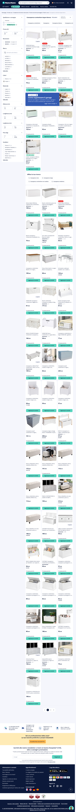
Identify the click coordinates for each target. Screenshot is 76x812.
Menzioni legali (32, 803)
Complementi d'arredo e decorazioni (21, 12)
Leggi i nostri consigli (49, 103)
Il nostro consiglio (30, 770)
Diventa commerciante (8, 781)
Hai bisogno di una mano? (8, 774)
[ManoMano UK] (30, 789)
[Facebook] (54, 786)
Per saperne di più (51, 761)
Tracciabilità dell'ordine (8, 770)
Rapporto (48, 806)
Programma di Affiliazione (8, 785)
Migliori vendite (30, 781)
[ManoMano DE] (34, 789)
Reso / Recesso (6, 772)
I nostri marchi (29, 776)
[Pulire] (48, 3)
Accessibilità (55, 806)
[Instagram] (57, 786)
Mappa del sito (24, 803)
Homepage (4, 12)
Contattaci (4, 776)
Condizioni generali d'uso (23, 806)
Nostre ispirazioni (30, 779)
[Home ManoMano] (9, 2)
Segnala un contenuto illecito (9, 779)
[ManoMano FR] (27, 789)
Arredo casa (9, 12)
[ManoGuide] (71, 808)
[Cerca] (20, 3)
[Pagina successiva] (54, 710)
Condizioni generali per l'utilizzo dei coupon (13, 788)
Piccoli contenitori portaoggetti (36, 12)
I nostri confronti (30, 774)
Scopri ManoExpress (31, 783)
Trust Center (64, 803)
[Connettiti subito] (68, 2)
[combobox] (66, 17)
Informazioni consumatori (37, 806)
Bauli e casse (46, 12)
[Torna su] (71, 789)
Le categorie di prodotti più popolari (35, 772)
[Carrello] (71, 2)
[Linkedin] (50, 786)
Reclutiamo (5, 783)
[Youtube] (61, 786)
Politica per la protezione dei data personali (49, 803)
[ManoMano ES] (37, 789)
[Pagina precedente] (45, 710)
